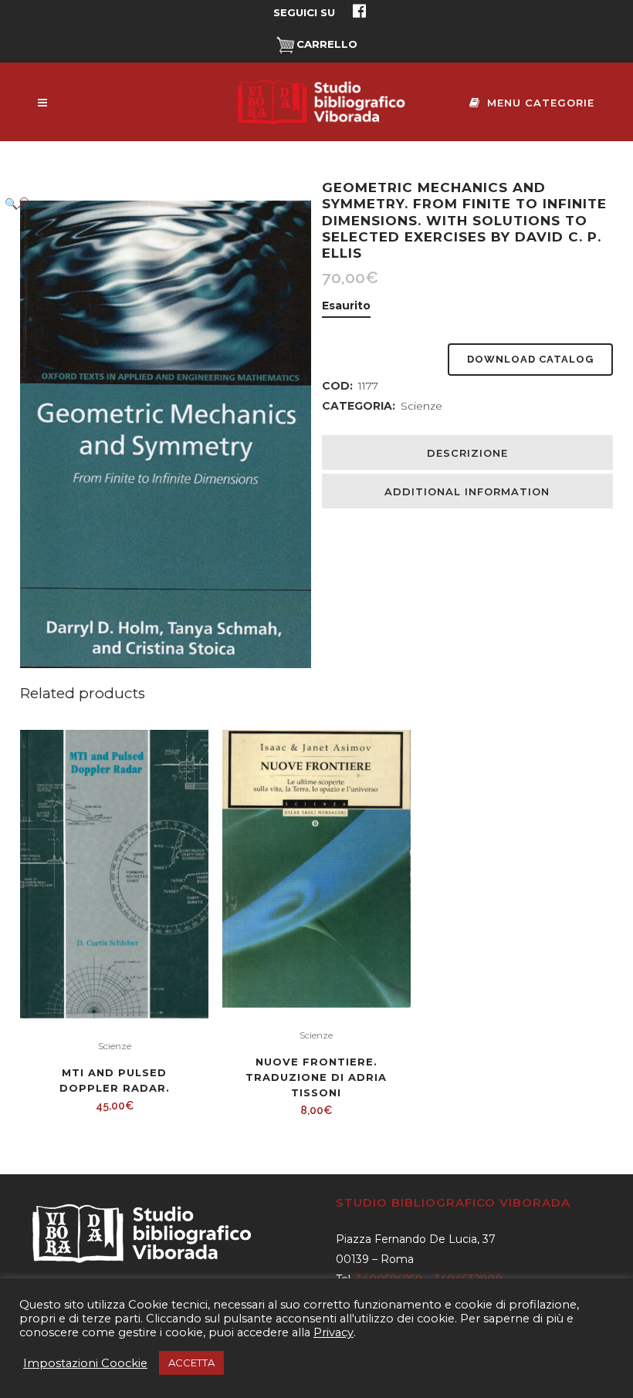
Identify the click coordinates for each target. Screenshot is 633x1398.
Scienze (421, 406)
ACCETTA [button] (191, 1362)
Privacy (333, 1332)
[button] (150, 203)
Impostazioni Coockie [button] (85, 1363)
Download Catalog (530, 359)
